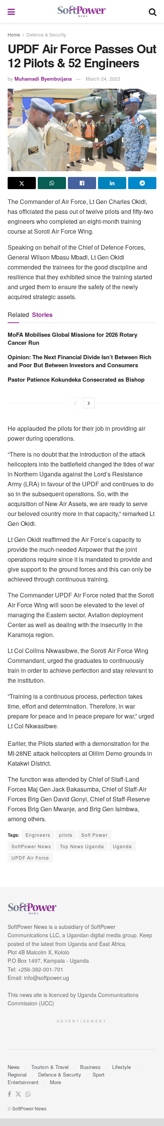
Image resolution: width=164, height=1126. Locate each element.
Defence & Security (46, 34)
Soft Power (94, 834)
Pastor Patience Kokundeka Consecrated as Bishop (76, 379)
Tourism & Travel (50, 1066)
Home (14, 34)
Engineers (38, 834)
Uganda (122, 846)
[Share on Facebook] (82, 183)
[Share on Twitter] (22, 183)
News (14, 1066)
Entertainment (23, 1082)
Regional (17, 1074)
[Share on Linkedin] (112, 183)
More (55, 1082)
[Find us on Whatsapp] (28, 1094)
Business (90, 1066)
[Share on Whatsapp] (52, 183)
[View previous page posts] (75, 403)
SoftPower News (31, 846)
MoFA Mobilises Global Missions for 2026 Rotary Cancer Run (72, 338)
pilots (65, 834)
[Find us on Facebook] (9, 1094)
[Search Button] (152, 11)
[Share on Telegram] (142, 183)
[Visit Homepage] (82, 11)
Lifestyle (121, 1066)
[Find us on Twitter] (18, 1094)
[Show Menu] (11, 11)
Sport (99, 1074)
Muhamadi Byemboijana (43, 78)
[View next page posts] (89, 403)
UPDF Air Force (30, 857)
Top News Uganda (82, 846)
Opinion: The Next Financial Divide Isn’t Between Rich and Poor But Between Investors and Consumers (79, 361)
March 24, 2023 (103, 78)
